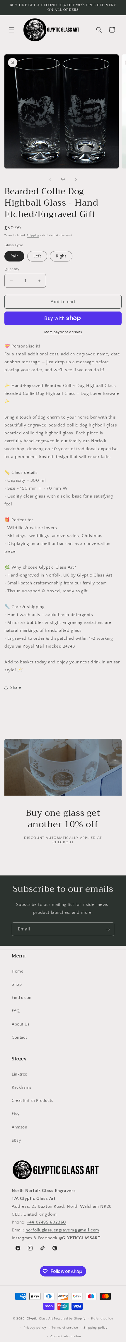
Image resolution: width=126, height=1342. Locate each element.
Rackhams (21, 1087)
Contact (19, 1037)
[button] (11, 29)
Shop (17, 984)
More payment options (63, 332)
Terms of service (65, 1327)
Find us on (22, 997)
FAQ (16, 1011)
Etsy (15, 1114)
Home (17, 971)
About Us (21, 1024)
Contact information (65, 1336)
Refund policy (102, 1318)
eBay (16, 1140)
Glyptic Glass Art (40, 1318)
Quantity (11, 269)
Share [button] (15, 687)
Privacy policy (35, 1327)
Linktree (19, 1074)
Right (61, 256)
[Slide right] (75, 179)
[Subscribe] (107, 929)
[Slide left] (50, 179)
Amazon (20, 1127)
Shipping (33, 235)
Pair (14, 256)
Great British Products (32, 1100)
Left (37, 256)
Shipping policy (96, 1327)
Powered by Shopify (70, 1318)
